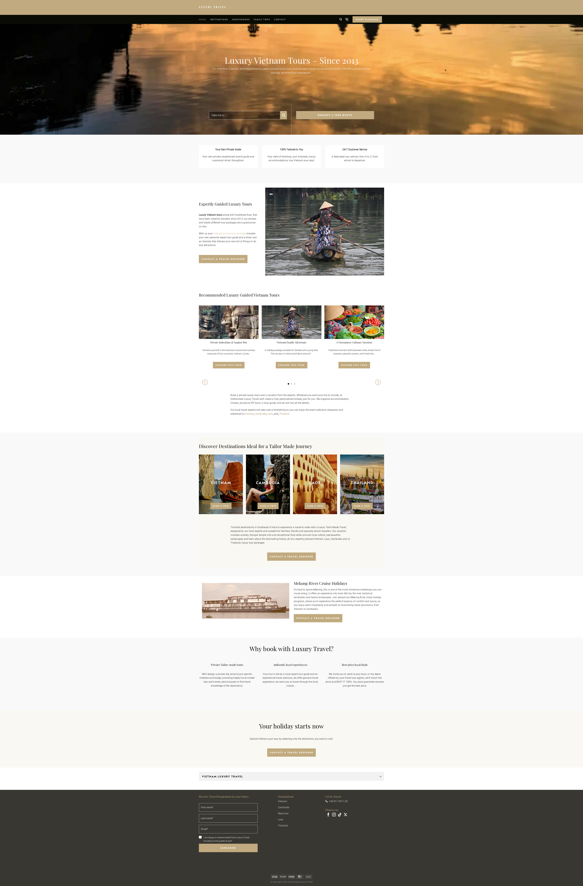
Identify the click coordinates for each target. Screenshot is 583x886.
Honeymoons (241, 19)
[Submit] (283, 115)
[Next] (378, 382)
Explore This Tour (229, 365)
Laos (270, 413)
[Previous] (205, 382)
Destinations (219, 19)
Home (202, 19)
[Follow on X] (345, 815)
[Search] (340, 19)
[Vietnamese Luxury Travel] (212, 7)
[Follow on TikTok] (340, 815)
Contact (280, 19)
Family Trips (262, 19)
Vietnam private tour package (229, 233)
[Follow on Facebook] (328, 815)
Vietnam (249, 413)
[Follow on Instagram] (334, 815)
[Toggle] (380, 777)
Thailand (284, 413)
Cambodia (261, 413)
